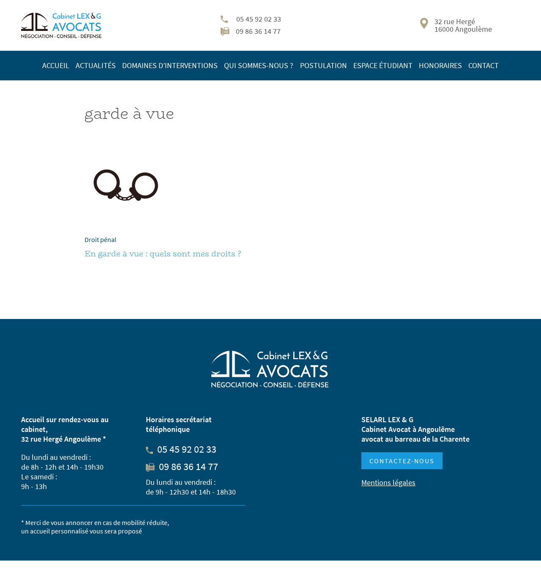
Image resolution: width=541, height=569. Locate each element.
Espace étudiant (383, 65)
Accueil (55, 65)
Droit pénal (100, 239)
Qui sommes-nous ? (258, 65)
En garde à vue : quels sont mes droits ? (163, 254)
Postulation (323, 65)
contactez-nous (401, 460)
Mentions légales (388, 482)
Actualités (96, 65)
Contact (483, 65)
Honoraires (440, 65)
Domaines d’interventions (170, 65)
